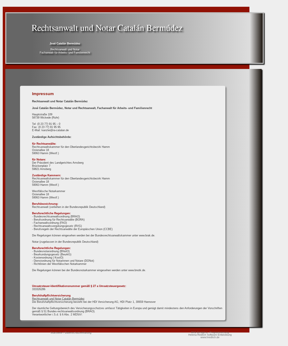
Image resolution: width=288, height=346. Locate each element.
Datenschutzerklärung (78, 332)
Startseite (56, 332)
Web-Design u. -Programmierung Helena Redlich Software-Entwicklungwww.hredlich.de (210, 335)
